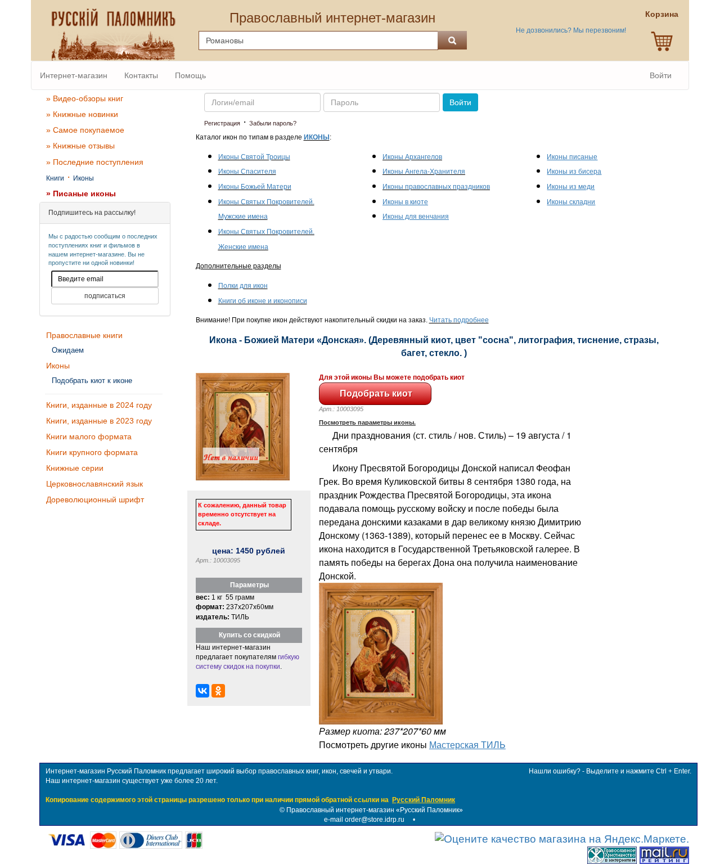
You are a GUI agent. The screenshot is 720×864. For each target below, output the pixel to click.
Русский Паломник (423, 800)
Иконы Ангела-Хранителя (423, 172)
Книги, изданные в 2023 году (99, 420)
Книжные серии (75, 468)
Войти (661, 75)
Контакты (141, 75)
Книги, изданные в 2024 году (99, 405)
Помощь (190, 75)
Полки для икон (243, 286)
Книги (55, 178)
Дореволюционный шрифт (95, 499)
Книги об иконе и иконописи (262, 301)
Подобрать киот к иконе (92, 380)
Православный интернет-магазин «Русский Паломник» (374, 810)
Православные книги (84, 335)
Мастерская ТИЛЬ (467, 744)
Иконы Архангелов (412, 157)
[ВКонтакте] (202, 691)
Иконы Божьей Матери (254, 187)
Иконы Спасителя (247, 172)
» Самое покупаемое (85, 129)
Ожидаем (68, 350)
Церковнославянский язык (94, 483)
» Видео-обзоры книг (84, 98)
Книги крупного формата (92, 452)
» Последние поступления (94, 162)
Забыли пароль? (272, 123)
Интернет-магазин (73, 75)
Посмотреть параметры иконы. (367, 422)
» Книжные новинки (82, 114)
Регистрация (222, 123)
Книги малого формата (89, 436)
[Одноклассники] (218, 691)
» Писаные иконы (81, 193)
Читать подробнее (459, 320)
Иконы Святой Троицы (254, 157)
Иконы (83, 178)
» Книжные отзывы (80, 145)
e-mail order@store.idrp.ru (364, 820)
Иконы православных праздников (436, 187)
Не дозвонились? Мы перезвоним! (571, 30)
